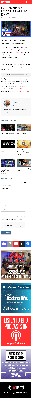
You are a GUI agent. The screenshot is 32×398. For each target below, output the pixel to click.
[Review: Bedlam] (8, 144)
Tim (11, 50)
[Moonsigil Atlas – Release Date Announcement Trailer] (8, 163)
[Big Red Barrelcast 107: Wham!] (8, 127)
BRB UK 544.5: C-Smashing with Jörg (24, 169)
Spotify (19, 91)
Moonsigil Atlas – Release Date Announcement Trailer (8, 170)
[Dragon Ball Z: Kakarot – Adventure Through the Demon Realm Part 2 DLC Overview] (24, 144)
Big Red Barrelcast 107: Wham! (7, 134)
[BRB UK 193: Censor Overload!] (24, 127)
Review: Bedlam (5, 150)
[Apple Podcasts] (16, 345)
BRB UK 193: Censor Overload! (22, 134)
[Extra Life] (16, 312)
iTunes (11, 91)
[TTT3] (16, 279)
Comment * (4, 189)
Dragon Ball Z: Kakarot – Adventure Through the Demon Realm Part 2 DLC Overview (23, 152)
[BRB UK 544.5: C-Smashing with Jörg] (24, 163)
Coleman (5, 18)
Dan (2, 47)
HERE (20, 89)
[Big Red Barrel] (6, 3)
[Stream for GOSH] (16, 378)
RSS (15, 91)
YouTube (25, 91)
